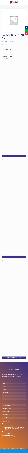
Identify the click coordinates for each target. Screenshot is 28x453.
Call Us (4, 451)
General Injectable (9, 41)
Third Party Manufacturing (8, 392)
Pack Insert (5, 399)
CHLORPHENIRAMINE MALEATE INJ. (14, 357)
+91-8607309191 (8, 433)
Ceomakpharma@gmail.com (11, 436)
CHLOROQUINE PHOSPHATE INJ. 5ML (14, 256)
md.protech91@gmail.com (10, 438)
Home (4, 383)
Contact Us (5, 395)
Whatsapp (14, 451)
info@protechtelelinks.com (10, 435)
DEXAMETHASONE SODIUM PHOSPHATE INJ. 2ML (14, 156)
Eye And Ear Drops (6, 417)
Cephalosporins (6, 411)
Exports (4, 389)
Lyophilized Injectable (7, 408)
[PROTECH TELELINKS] (14, 2)
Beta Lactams (5, 414)
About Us (4, 386)
